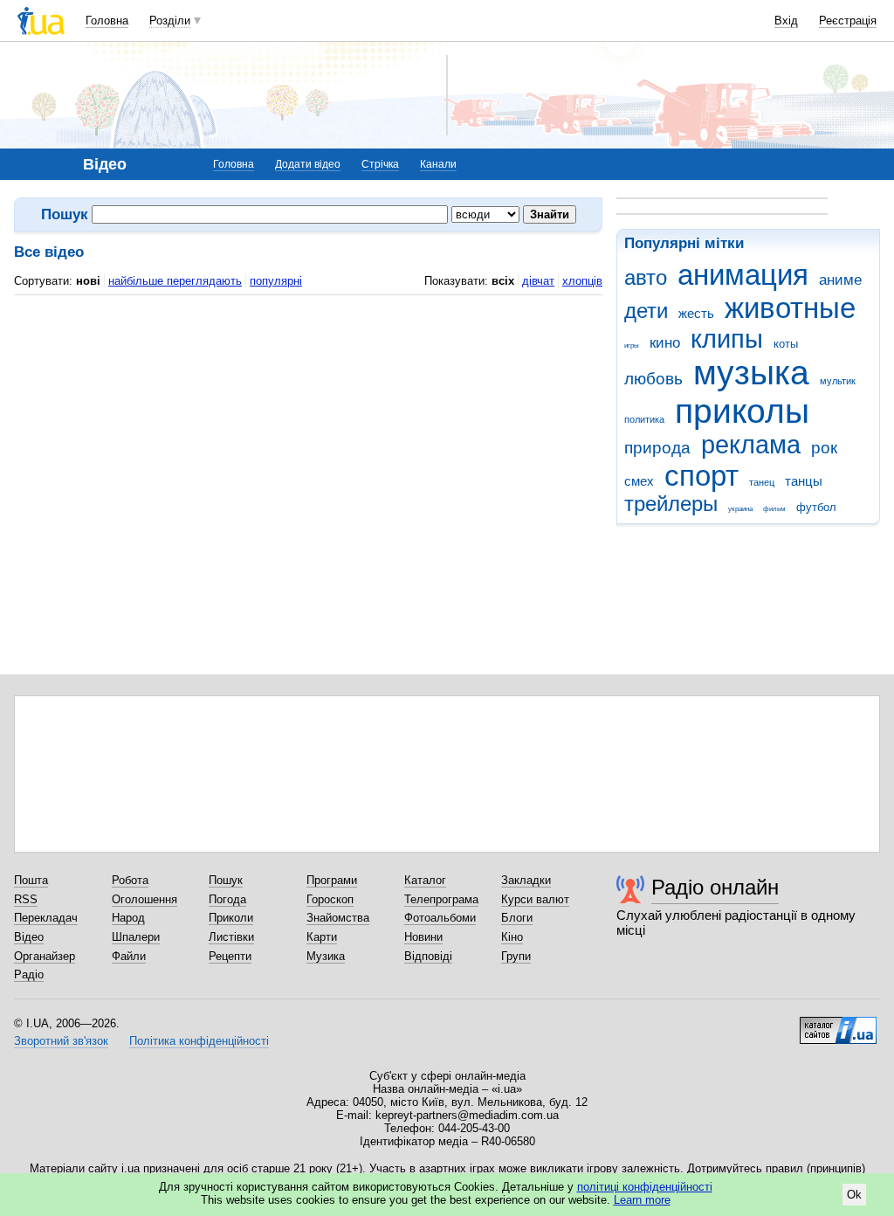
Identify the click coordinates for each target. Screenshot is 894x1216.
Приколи (231, 917)
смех (639, 480)
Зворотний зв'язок (61, 1040)
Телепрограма (441, 899)
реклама (751, 445)
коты (786, 343)
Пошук (226, 880)
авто (645, 277)
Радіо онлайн (715, 887)
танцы (803, 480)
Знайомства (337, 917)
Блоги (517, 917)
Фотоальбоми (440, 917)
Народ (128, 917)
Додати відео (307, 164)
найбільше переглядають (175, 280)
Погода (227, 899)
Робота (130, 880)
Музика (325, 956)
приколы (742, 411)
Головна (107, 20)
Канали (438, 164)
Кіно (512, 936)
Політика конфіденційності (199, 1040)
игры (631, 345)
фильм (774, 509)
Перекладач (46, 917)
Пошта (31, 880)
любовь (653, 379)
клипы (727, 339)
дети (646, 311)
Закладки (526, 880)
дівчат (538, 280)
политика (644, 419)
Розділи (169, 20)
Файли (129, 956)
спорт (701, 475)
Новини (423, 936)
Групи (516, 956)
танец (761, 482)
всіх (503, 280)
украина (740, 509)
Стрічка (380, 164)
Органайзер (44, 956)
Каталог (425, 880)
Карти (321, 936)
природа (657, 448)
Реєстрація (848, 20)
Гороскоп (330, 899)
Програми (331, 880)
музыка (751, 372)
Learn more (642, 1199)
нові (88, 280)
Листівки (231, 936)
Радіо (29, 974)
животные (790, 308)
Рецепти (230, 956)
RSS (26, 899)
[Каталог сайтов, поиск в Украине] (838, 1024)
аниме (840, 280)
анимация (742, 275)
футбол (816, 507)
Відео (29, 936)
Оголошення (144, 899)
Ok (854, 1194)
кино (665, 343)
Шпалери (136, 936)
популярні (276, 280)
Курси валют (535, 899)
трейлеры (671, 504)
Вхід (786, 20)
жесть (696, 313)
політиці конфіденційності (644, 1186)
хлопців (582, 280)
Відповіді (428, 956)
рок (824, 448)
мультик (838, 381)
